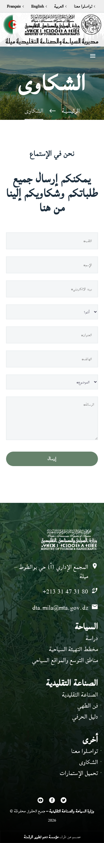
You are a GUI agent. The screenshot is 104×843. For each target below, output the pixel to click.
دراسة (92, 638)
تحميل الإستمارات (79, 773)
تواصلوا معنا (83, 6)
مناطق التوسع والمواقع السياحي (65, 660)
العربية (59, 6)
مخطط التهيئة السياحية (73, 649)
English (37, 6)
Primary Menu (93, 56)
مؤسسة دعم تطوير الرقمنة (41, 837)
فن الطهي (87, 706)
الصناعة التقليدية (80, 695)
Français (14, 6)
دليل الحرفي (85, 717)
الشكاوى (88, 762)
